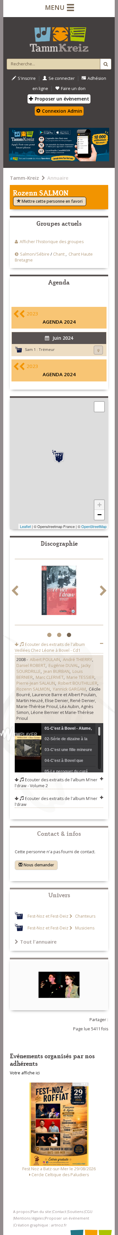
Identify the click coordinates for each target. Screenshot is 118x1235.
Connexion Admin (61, 111)
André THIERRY (77, 659)
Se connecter (62, 78)
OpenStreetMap (94, 526)
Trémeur (47, 349)
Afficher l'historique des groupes (52, 241)
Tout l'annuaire (38, 941)
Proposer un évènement (61, 99)
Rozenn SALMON (33, 689)
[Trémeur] (59, 457)
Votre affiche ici (25, 1073)
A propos (21, 1211)
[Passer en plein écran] (99, 407)
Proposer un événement (67, 1218)
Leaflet (25, 526)
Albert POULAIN (45, 659)
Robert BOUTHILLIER (77, 683)
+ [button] (99, 505)
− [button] (99, 515)
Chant (59, 254)
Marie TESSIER (80, 677)
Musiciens (84, 928)
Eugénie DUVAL (63, 665)
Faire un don (73, 88)
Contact (59, 1211)
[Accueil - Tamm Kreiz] (59, 37)
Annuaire (58, 177)
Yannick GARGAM (69, 689)
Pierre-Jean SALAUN (35, 683)
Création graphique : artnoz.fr (40, 1225)
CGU (88, 1211)
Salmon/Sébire (34, 254)
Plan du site (41, 1211)
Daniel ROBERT (31, 665)
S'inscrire (27, 78)
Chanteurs (84, 916)
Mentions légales (29, 1218)
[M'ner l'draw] (59, 591)
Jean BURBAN (56, 671)
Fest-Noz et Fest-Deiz (48, 916)
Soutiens (75, 1211)
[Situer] (98, 350)
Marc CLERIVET (50, 677)
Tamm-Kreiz (24, 177)
